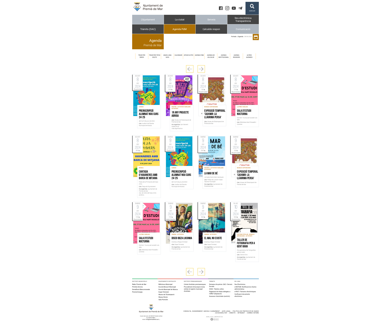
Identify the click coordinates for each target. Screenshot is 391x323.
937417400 (151, 318)
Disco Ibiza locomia (182, 238)
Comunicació (243, 29)
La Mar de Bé (211, 173)
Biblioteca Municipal (165, 284)
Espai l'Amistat (164, 292)
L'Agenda (240, 36)
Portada (233, 36)
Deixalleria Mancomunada (141, 289)
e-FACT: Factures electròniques (245, 291)
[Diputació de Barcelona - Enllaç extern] (214, 319)
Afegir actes (188, 55)
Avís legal (226, 311)
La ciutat (179, 19)
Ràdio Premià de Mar (139, 284)
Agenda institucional (224, 56)
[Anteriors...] (189, 69)
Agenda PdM (180, 29)
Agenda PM (199, 55)
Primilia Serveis (137, 287)
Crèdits (232, 313)
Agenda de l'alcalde (211, 56)
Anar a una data (167, 56)
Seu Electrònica (239, 284)
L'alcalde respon (211, 29)
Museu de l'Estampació (166, 294)
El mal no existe (213, 238)
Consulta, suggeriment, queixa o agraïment (201, 311)
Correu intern (253, 313)
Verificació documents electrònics (242, 295)
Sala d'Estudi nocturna (244, 112)
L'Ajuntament (148, 19)
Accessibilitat (221, 313)
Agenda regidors (236, 56)
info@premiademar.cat (152, 319)
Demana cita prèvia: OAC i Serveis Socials (220, 285)
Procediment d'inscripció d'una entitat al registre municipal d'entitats (194, 289)
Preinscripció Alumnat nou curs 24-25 (148, 114)
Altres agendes (249, 56)
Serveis (211, 19)
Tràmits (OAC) (148, 29)
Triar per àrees (141, 56)
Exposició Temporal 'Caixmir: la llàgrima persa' (214, 114)
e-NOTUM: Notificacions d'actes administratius (245, 288)
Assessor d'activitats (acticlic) (219, 296)
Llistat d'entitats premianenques (195, 284)
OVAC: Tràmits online (216, 289)
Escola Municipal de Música (168, 289)
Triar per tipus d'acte (154, 56)
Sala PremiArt (163, 300)
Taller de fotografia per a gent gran (246, 243)
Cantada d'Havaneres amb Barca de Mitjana (148, 175)
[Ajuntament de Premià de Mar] (151, 312)
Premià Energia (137, 292)
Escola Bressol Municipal (167, 287)
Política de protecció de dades (246, 311)
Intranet (241, 313)
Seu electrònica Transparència (243, 19)
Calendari (178, 55)
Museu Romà (163, 297)
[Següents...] (201, 69)
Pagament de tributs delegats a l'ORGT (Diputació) (219, 293)
